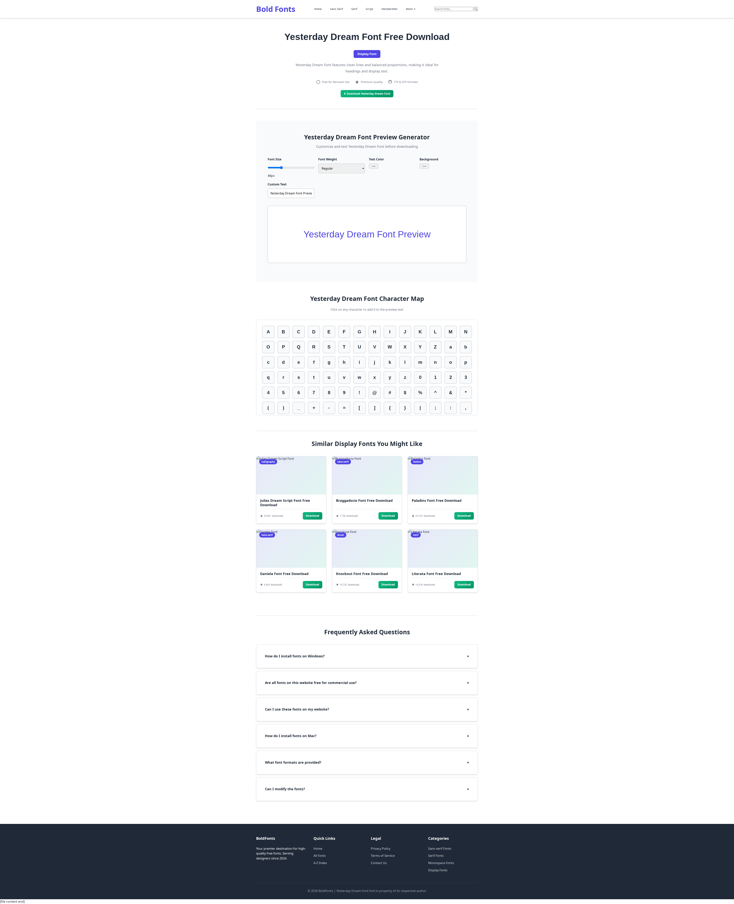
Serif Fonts (436, 856)
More (411, 9)
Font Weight (327, 159)
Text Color (376, 159)
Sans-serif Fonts (439, 848)
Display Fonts (437, 870)
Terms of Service (383, 856)
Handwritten (390, 9)
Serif (354, 9)
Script (369, 9)
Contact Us (379, 863)
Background (429, 159)
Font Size (274, 159)
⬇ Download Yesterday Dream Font (367, 93)
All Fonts (319, 856)
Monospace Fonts (441, 863)
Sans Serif (336, 9)
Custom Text (277, 184)
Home (318, 9)
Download (312, 515)
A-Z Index (320, 863)
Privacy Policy (380, 848)
